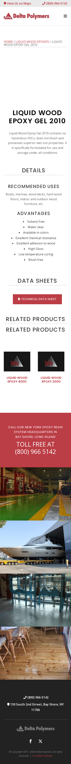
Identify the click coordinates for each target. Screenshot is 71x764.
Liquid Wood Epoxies (32, 42)
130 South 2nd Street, (36, 707)
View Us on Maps (18, 3)
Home (8, 42)
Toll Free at (35, 448)
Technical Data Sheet (39, 299)
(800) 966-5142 (56, 3)
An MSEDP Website (42, 755)
